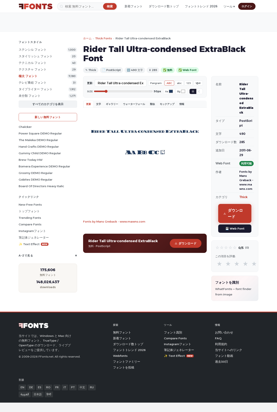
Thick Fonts (103, 38)
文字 (98, 103)
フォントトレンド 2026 (201, 6)
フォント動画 (224, 356)
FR (57, 387)
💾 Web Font (234, 228)
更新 (88, 103)
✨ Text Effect (33, 244)
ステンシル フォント (33, 49)
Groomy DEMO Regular (36, 173)
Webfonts (120, 356)
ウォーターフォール (134, 103)
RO (48, 387)
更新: (90, 83)
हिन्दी (49, 394)
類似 (152, 103)
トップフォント (29, 211)
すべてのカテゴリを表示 (48, 104)
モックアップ (167, 103)
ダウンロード (187, 243)
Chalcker (25, 127)
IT (65, 387)
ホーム (87, 38)
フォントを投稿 (123, 367)
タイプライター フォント (36, 89)
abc (179, 83)
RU (92, 387)
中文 (82, 387)
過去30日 (221, 361)
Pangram (156, 83)
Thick (243, 197)
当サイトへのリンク (228, 350)
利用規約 (221, 344)
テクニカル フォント (33, 63)
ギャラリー (112, 103)
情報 (181, 103)
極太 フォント (28, 76)
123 (189, 83)
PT (73, 387)
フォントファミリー (126, 361)
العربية (25, 394)
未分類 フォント (30, 96)
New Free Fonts (30, 204)
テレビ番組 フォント (33, 82)
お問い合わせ (224, 332)
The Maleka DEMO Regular (38, 140)
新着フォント (134, 6)
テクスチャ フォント (33, 69)
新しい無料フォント (48, 117)
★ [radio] (219, 264)
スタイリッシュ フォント (36, 56)
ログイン (247, 6)
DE (31, 387)
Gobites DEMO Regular (35, 179)
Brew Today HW (31, 160)
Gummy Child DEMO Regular (40, 153)
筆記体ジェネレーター (34, 237)
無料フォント (122, 332)
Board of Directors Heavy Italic (41, 186)
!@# (198, 83)
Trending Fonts (30, 218)
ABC (169, 83)
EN (22, 387)
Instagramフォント (32, 231)
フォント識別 (173, 332)
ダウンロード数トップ (164, 6)
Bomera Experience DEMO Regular (44, 166)
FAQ (218, 338)
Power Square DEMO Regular (40, 133)
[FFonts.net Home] (36, 6)
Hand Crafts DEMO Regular (39, 146)
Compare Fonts (30, 224)
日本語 (38, 394)
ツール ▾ (229, 6)
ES (39, 387)
